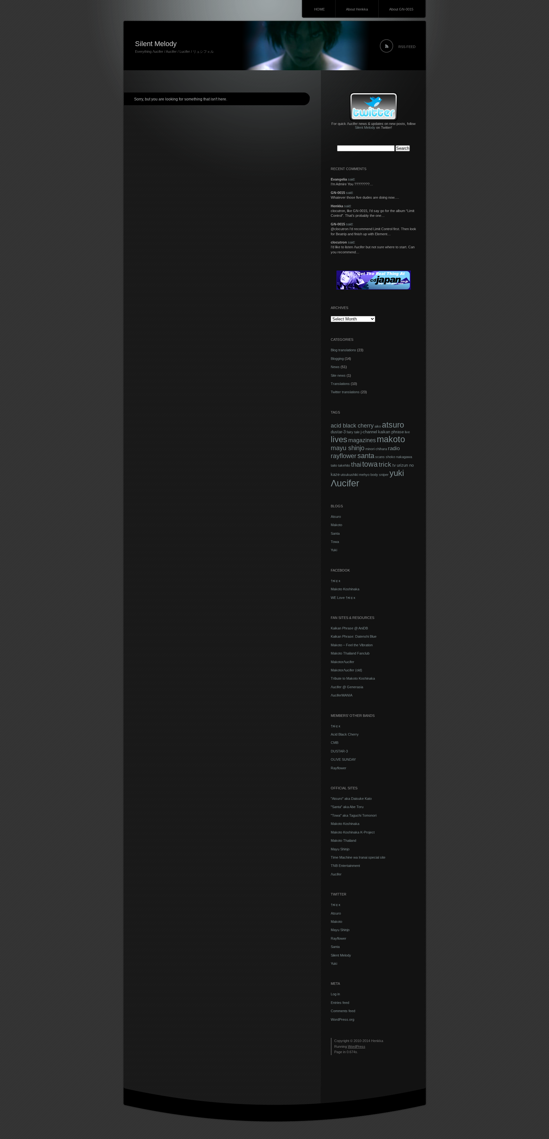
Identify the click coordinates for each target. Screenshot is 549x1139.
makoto (391, 439)
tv (394, 465)
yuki (397, 473)
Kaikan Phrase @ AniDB (349, 628)
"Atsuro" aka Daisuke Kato (351, 798)
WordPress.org (342, 1019)
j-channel (369, 431)
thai (356, 464)
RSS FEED (407, 47)
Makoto (336, 525)
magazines (362, 440)
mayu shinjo (347, 447)
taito (334, 465)
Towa (335, 542)
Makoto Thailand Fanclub (350, 653)
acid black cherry (352, 425)
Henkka (377, 1041)
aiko (378, 426)
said (351, 179)
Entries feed (340, 1003)
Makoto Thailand (343, 840)
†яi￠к (335, 581)
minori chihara (376, 449)
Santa (335, 533)
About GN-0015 (401, 9)
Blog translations (343, 350)
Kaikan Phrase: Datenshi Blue (353, 636)
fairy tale (353, 432)
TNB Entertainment (345, 866)
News (335, 367)
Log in (335, 994)
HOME (319, 9)
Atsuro (336, 516)
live (407, 432)
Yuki (334, 550)
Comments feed (343, 1011)
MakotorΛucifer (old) (346, 670)
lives (339, 439)
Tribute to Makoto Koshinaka (353, 678)
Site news (338, 375)
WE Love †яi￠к (343, 598)
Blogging (337, 358)
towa (370, 464)
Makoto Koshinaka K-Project (353, 832)
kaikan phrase (391, 431)
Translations (340, 384)
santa (365, 456)
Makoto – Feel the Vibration (352, 645)
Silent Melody (156, 44)
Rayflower (338, 768)
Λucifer (345, 483)
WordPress (356, 1046)
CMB (334, 742)
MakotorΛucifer (342, 662)
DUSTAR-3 (339, 751)
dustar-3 (338, 431)
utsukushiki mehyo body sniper (365, 475)
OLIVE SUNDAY (343, 759)
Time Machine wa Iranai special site (358, 857)
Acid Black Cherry (345, 734)
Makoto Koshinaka (345, 589)
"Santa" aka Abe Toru (347, 807)
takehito (344, 465)
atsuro (393, 425)
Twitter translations (345, 392)
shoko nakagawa (399, 457)
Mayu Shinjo (340, 849)
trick (385, 464)
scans (380, 457)
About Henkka (357, 9)
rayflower (343, 455)
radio (394, 448)
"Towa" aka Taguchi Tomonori (353, 815)
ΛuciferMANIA (341, 695)
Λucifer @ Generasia (347, 687)
